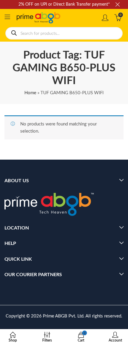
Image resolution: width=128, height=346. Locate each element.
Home (30, 93)
